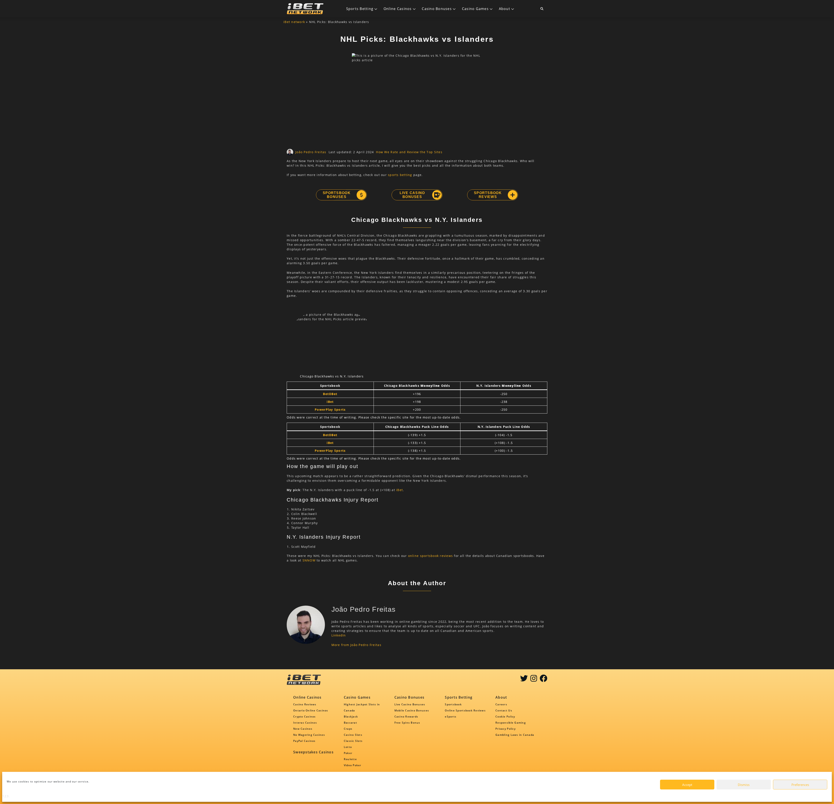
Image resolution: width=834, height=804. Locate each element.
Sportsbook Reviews (488, 195)
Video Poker (352, 765)
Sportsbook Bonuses (337, 195)
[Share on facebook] (543, 680)
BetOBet (330, 394)
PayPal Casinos (304, 741)
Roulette (350, 759)
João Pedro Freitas (310, 152)
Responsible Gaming (510, 722)
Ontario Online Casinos (310, 710)
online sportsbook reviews (430, 556)
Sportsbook (453, 704)
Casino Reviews (304, 704)
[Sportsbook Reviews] (512, 195)
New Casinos (302, 729)
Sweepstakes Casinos (313, 752)
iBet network (294, 22)
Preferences (800, 784)
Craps (348, 729)
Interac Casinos (305, 722)
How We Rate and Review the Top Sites (409, 152)
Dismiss (744, 784)
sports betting (400, 175)
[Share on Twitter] (524, 680)
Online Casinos (398, 8)
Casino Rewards (406, 716)
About (504, 8)
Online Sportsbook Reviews (465, 710)
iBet (330, 402)
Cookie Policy (505, 716)
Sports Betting (360, 8)
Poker (348, 753)
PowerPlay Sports (330, 409)
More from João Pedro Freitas (356, 645)
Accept (687, 784)
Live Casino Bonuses (412, 195)
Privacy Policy (505, 729)
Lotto (348, 747)
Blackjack (351, 716)
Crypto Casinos (304, 716)
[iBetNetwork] (305, 8)
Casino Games (475, 8)
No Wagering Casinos (309, 735)
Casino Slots (353, 735)
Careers (501, 704)
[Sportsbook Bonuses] (361, 195)
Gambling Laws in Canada (514, 735)
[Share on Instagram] (533, 680)
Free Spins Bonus (407, 722)
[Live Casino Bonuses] (437, 195)
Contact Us (503, 710)
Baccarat (350, 722)
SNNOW (309, 560)
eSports (450, 716)
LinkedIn (338, 635)
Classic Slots (353, 741)
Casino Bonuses (437, 8)
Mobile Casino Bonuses (411, 710)
